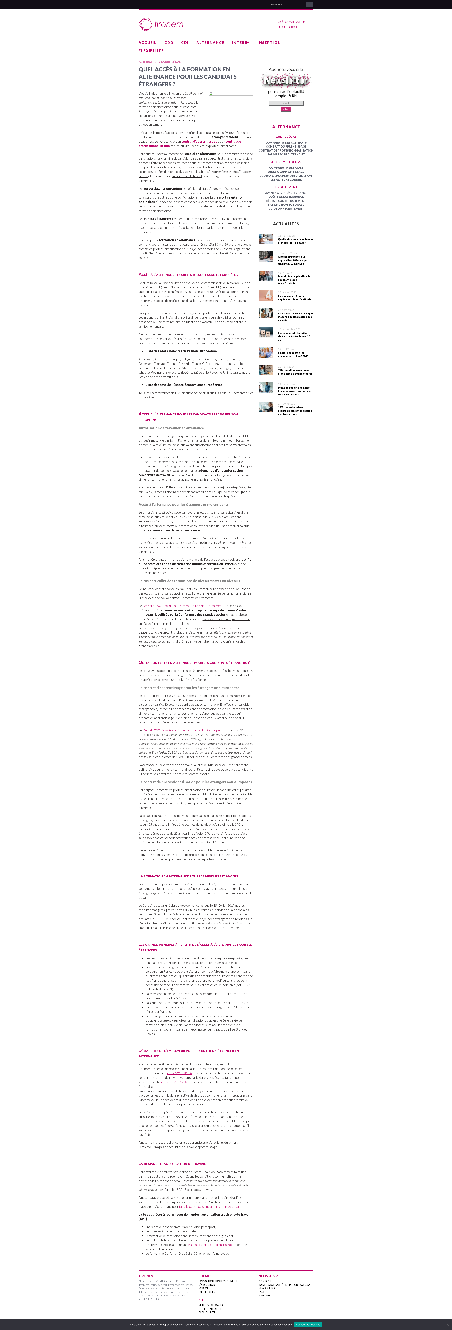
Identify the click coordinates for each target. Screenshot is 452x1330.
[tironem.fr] (226, 24)
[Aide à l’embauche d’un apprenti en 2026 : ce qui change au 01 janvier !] (266, 259)
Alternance (210, 42)
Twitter (264, 1295)
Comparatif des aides (286, 167)
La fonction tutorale (286, 204)
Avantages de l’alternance (286, 192)
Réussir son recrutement (286, 200)
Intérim (241, 42)
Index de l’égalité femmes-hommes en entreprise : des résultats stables (294, 391)
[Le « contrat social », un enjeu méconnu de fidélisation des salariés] (266, 316)
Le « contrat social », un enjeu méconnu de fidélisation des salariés (295, 317)
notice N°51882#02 (173, 1082)
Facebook (265, 1291)
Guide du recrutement (286, 208)
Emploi (203, 1288)
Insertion (269, 42)
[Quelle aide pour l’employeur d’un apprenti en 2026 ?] (266, 242)
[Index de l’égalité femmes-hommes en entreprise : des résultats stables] (266, 390)
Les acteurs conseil (286, 179)
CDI (185, 42)
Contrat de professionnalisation (286, 150)
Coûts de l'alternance (286, 196)
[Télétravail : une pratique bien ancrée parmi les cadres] (266, 373)
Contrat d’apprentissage (286, 146)
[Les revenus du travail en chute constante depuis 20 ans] (266, 336)
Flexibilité (151, 51)
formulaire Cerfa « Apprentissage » (210, 1245)
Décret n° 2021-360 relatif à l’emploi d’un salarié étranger (181, 606)
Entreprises (207, 1291)
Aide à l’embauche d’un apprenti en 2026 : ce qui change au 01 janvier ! (292, 260)
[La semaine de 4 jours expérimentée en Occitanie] (266, 299)
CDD (169, 42)
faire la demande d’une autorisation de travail (209, 1206)
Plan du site (207, 1312)
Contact (265, 1281)
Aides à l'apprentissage (286, 171)
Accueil (148, 42)
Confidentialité (210, 1308)
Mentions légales (211, 1305)
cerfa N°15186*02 (179, 1073)
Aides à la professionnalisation (286, 175)
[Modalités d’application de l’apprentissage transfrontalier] (266, 279)
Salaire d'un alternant (286, 154)
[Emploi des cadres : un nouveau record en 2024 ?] (266, 355)
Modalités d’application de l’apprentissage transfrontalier (294, 280)
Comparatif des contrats (286, 142)
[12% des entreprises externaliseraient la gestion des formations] (266, 410)
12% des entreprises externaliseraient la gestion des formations (295, 411)
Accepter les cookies (308, 1324)
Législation (207, 1284)
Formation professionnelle (218, 1281)
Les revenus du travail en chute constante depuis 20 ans (294, 336)
